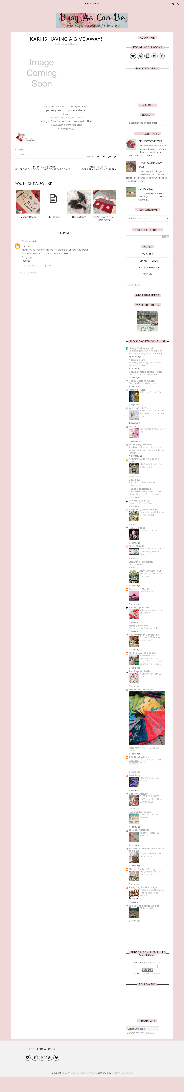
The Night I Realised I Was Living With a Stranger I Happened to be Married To (146, 450)
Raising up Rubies (139, 607)
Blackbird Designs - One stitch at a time (146, 849)
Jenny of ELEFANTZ (140, 408)
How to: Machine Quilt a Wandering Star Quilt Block (152, 551)
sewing (147, 274)
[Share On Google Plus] (109, 156)
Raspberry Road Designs (143, 509)
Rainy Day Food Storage (143, 887)
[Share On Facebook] (103, 156)
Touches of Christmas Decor (143, 482)
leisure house (146, 591)
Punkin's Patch (137, 389)
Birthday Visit (146, 908)
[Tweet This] (98, 156)
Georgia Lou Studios (123, 1073)
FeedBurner (154, 973)
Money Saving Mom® (141, 348)
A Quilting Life (137, 360)
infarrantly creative (140, 444)
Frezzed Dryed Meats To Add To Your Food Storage (152, 893)
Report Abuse (133, 285)
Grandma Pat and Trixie (141, 503)
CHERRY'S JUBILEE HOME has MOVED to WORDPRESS (151, 799)
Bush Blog (135, 775)
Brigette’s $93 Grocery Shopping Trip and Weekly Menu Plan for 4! (145, 352)
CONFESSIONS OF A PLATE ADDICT (144, 460)
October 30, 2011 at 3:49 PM (36, 265)
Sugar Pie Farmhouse (141, 562)
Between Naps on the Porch (145, 372)
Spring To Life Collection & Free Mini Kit (152, 513)
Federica (27, 241)
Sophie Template (88, 1073)
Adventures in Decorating (144, 634)
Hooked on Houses (140, 489)
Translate (150, 1033)
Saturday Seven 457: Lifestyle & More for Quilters (145, 364)
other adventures (147, 267)
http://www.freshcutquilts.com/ (66, 117)
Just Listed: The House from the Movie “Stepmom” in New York (145, 493)
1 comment (21, 154)
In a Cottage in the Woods (144, 905)
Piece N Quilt (136, 546)
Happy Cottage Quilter (142, 380)
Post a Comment (28, 272)
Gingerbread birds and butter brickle (151, 855)
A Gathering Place (139, 757)
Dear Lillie (135, 480)
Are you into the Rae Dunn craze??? (150, 873)
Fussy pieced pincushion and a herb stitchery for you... (152, 413)
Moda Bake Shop (138, 625)
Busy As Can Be (92, 17)
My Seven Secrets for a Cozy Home (151, 465)
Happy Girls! (146, 188)
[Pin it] (114, 156)
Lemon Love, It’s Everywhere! (143, 374)
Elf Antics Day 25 (148, 530)
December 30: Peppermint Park (145, 628)
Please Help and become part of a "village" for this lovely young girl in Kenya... (151, 659)
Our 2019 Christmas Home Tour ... (150, 638)
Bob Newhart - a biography (143, 383)
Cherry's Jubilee (138, 793)
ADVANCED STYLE (139, 500)
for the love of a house (142, 653)
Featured (147, 254)
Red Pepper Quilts (139, 671)
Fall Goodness (136, 564)
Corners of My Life (139, 589)
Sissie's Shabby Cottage (143, 869)
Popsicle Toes (137, 528)
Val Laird (134, 426)
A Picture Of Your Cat (151, 392)
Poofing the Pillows (140, 812)
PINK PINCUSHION (139, 830)
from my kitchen (147, 261)
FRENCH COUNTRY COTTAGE (145, 571)
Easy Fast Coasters (150, 141)
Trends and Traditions (142, 689)
